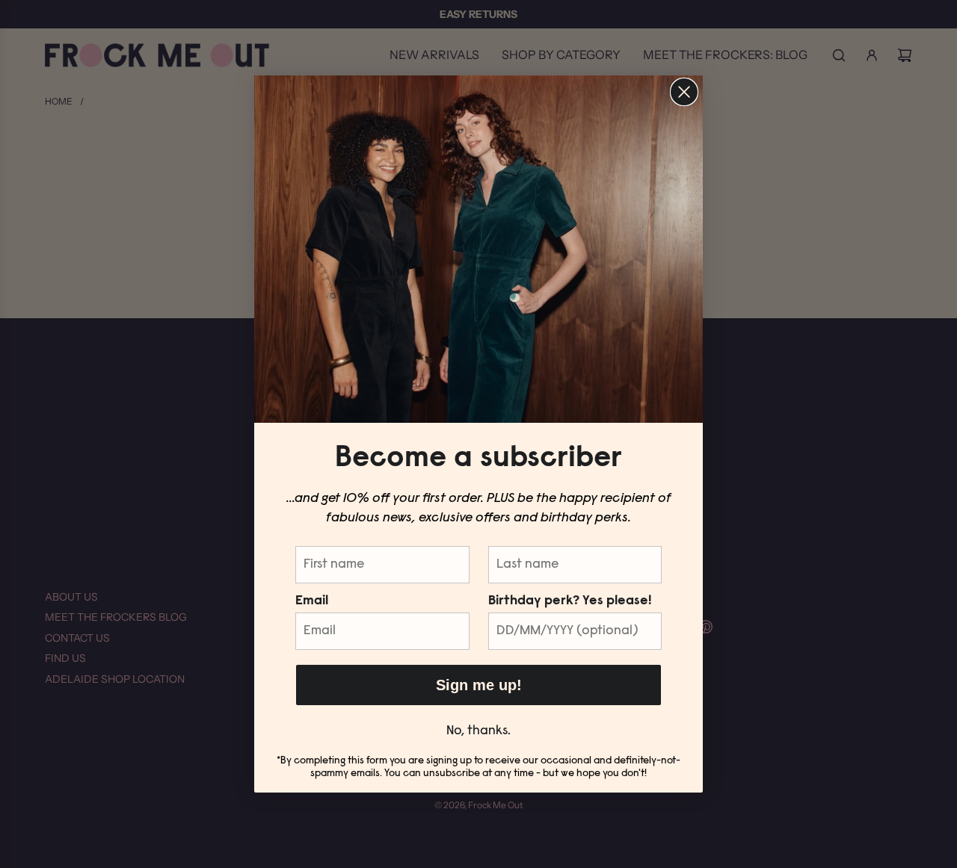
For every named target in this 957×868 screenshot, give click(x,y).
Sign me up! (479, 685)
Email (311, 601)
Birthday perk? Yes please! (569, 601)
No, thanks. (478, 731)
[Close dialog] (684, 92)
